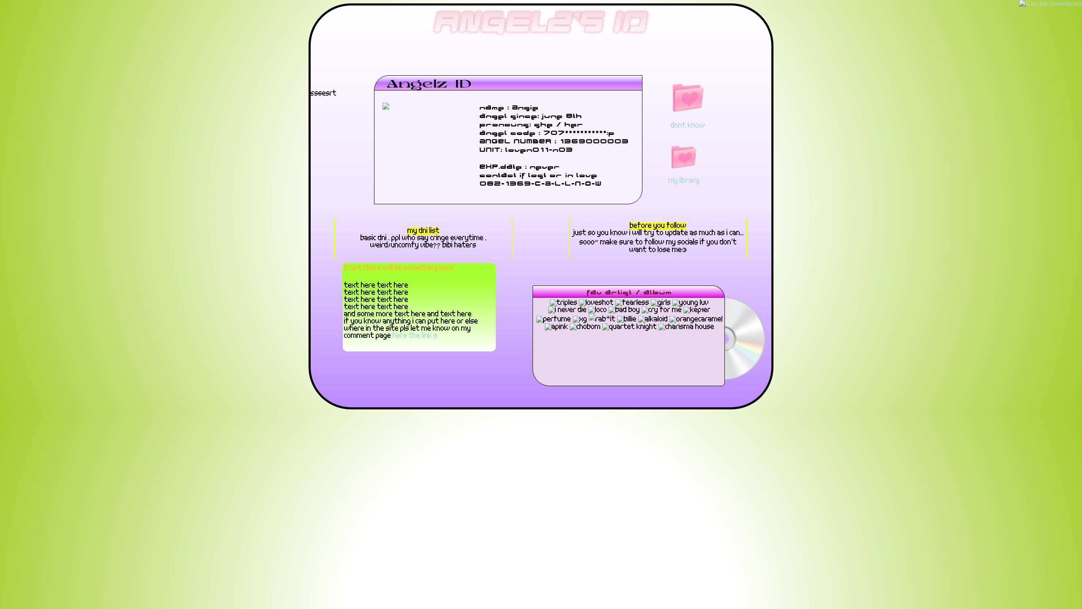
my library (683, 180)
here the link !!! (415, 336)
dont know (688, 125)
